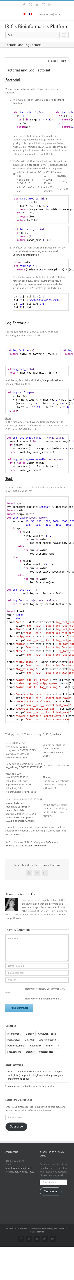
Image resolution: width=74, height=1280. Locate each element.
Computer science (47, 1033)
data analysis (26, 845)
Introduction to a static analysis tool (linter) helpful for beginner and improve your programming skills (35, 1075)
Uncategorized (46, 1051)
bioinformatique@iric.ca (49, 14)
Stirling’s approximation (26, 254)
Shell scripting (14, 1051)
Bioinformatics (14, 1033)
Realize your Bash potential (40, 1086)
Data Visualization (47, 1039)
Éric (10, 842)
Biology (30, 1033)
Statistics (30, 1051)
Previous (53, 60)
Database (29, 1039)
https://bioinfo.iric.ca (22, 1171)
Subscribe (16, 1126)
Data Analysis (13, 1039)
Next (63, 60)
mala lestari (14, 1086)
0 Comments (40, 845)
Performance (52, 842)
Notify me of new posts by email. (43, 998)
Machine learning (15, 1045)
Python (8, 845)
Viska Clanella (15, 1071)
